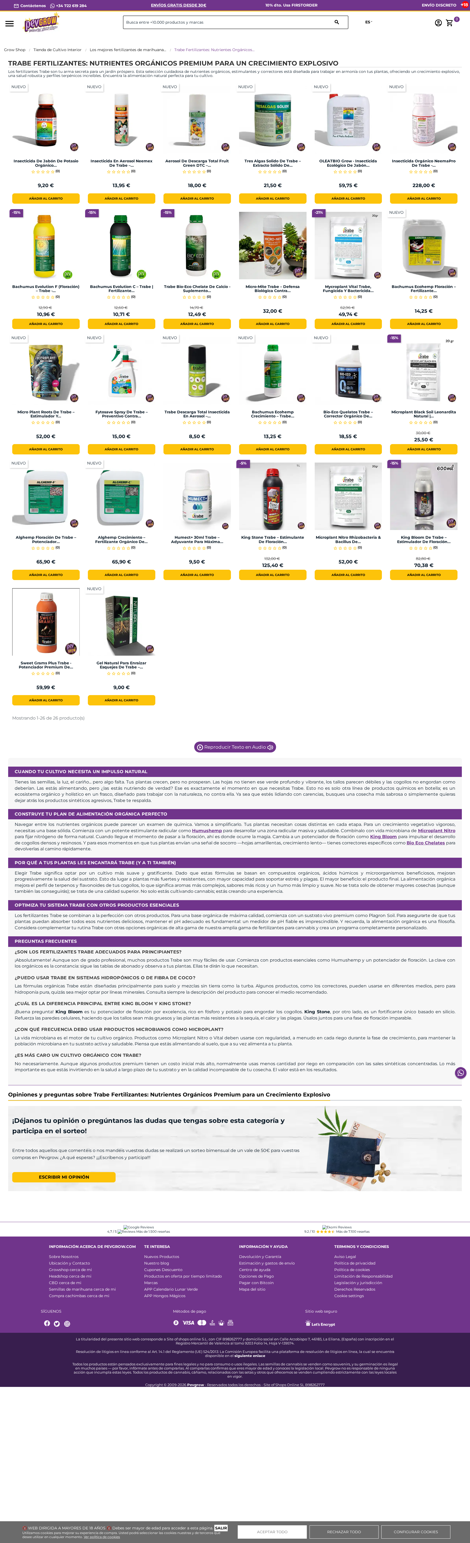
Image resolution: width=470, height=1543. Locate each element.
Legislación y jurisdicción (358, 1282)
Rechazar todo (344, 1532)
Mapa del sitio (252, 1289)
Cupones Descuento (163, 1269)
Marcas (151, 1282)
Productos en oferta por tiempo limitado (183, 1276)
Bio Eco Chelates (426, 842)
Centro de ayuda (254, 1269)
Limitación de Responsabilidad (363, 1276)
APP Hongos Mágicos (164, 1295)
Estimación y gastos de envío (267, 1263)
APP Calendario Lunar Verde (171, 1289)
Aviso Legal (345, 1256)
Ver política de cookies (102, 1537)
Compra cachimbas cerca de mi (79, 1295)
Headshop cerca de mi (70, 1276)
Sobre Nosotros (64, 1256)
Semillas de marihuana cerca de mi (82, 1289)
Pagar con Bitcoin (256, 1282)
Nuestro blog (156, 1263)
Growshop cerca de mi (70, 1269)
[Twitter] (57, 1324)
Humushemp (207, 830)
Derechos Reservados (354, 1289)
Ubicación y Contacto (69, 1263)
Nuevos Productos (161, 1256)
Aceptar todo (272, 1532)
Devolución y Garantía (260, 1256)
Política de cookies (352, 1269)
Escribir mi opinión (64, 1177)
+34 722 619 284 (71, 5)
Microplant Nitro (436, 830)
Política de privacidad (354, 1263)
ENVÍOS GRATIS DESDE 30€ (178, 5)
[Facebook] (47, 1324)
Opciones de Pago (256, 1276)
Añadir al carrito (46, 198)
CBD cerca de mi (65, 1282)
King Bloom (383, 836)
